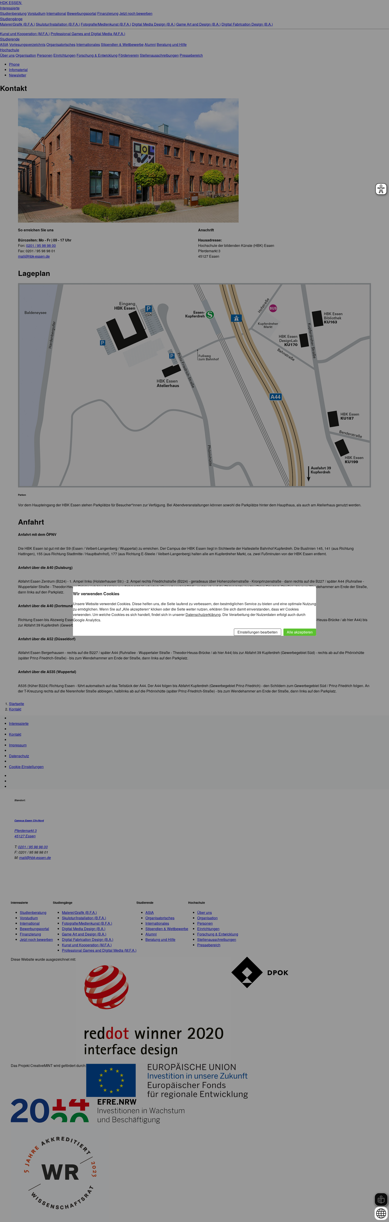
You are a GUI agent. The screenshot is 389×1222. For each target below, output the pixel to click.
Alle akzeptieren (300, 632)
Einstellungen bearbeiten (257, 632)
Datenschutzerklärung (203, 614)
